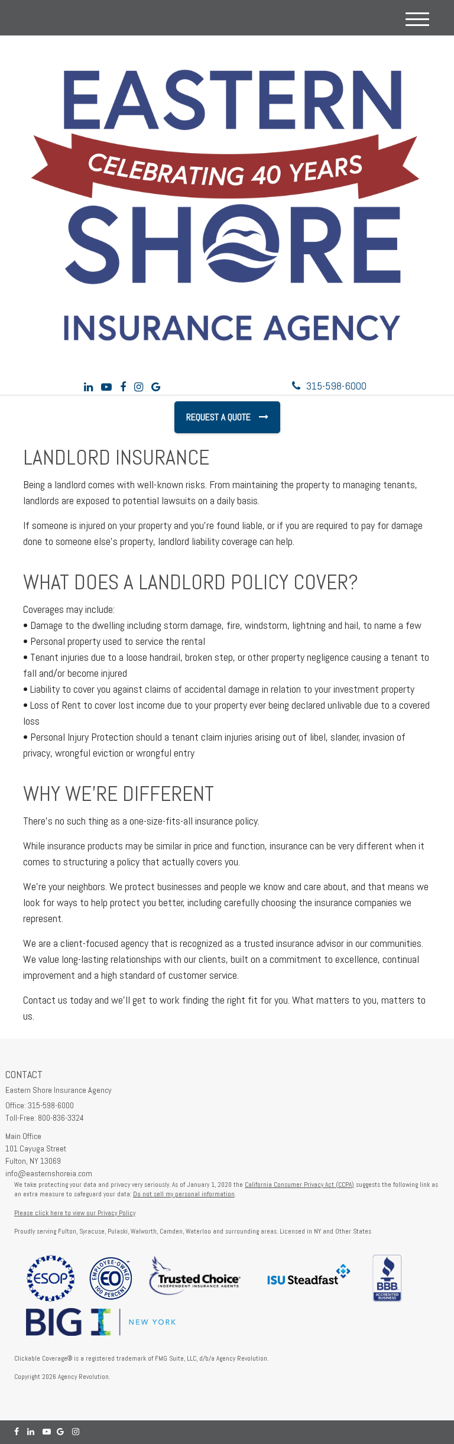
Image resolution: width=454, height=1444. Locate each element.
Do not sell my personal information (184, 1194)
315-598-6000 (336, 385)
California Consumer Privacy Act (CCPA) (299, 1184)
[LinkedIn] (88, 387)
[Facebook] (123, 387)
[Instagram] (138, 387)
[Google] (155, 387)
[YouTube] (106, 387)
